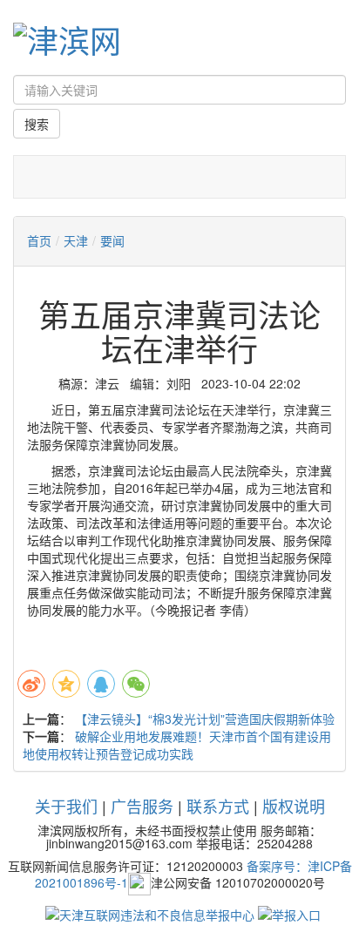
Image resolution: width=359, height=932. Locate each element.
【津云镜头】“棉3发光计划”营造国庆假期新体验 (205, 718)
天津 (76, 240)
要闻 (112, 240)
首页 (39, 240)
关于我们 (66, 805)
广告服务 (142, 805)
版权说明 (293, 805)
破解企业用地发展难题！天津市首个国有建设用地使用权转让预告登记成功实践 (177, 744)
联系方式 (217, 805)
